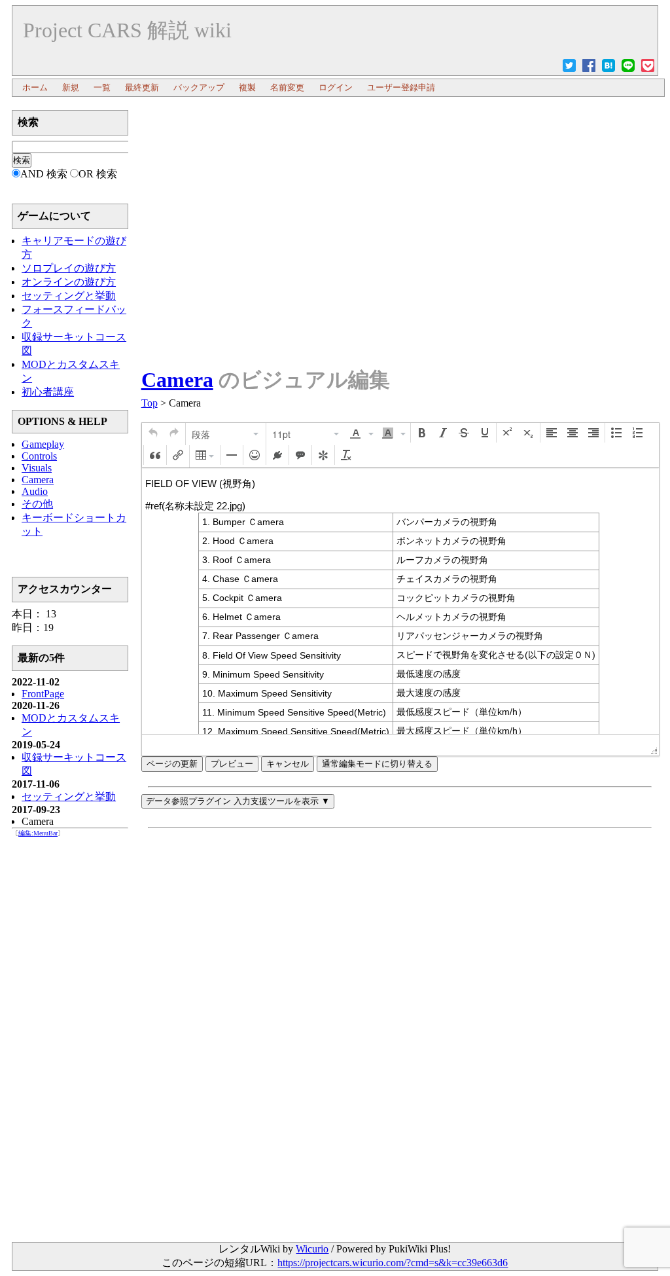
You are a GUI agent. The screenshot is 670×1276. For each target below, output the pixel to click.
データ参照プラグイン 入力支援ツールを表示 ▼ (238, 801)
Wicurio (312, 1248)
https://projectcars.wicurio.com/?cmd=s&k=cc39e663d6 (392, 1262)
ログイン (336, 87)
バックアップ (198, 87)
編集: (38, 833)
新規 (70, 87)
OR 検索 (98, 173)
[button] (153, 432)
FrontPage (43, 693)
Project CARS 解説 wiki (127, 30)
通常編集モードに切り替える (377, 764)
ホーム (35, 87)
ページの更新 (172, 764)
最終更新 (142, 87)
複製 (247, 87)
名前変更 (287, 87)
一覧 (102, 87)
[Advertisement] (399, 139)
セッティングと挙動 (69, 796)
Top (149, 403)
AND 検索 (43, 173)
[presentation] (153, 433)
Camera (177, 380)
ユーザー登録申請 (401, 87)
